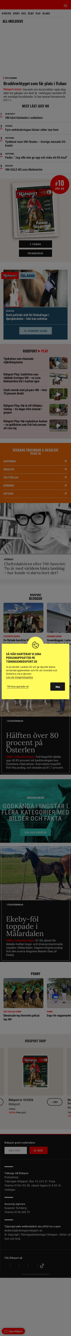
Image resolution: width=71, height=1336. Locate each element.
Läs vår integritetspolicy (19, 677)
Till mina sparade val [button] (18, 686)
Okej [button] (57, 687)
